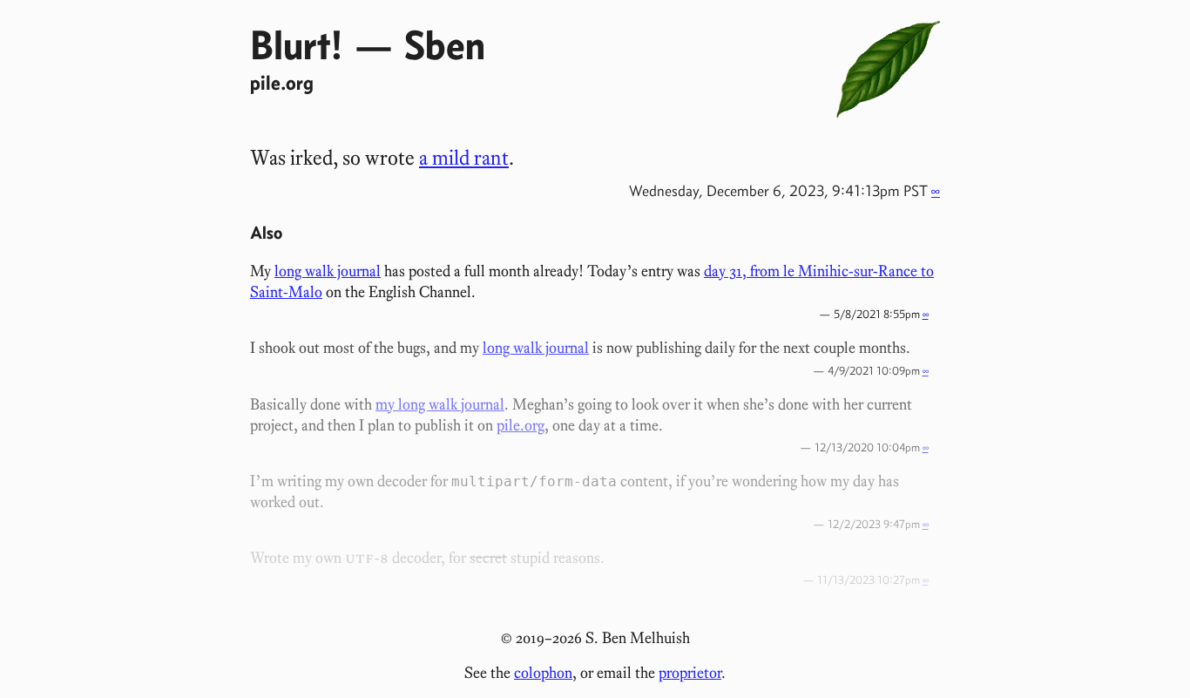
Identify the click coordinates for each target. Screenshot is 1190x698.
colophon (543, 672)
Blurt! (296, 44)
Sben (444, 44)
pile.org (282, 82)
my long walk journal (439, 404)
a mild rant (464, 157)
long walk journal (327, 271)
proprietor (690, 672)
